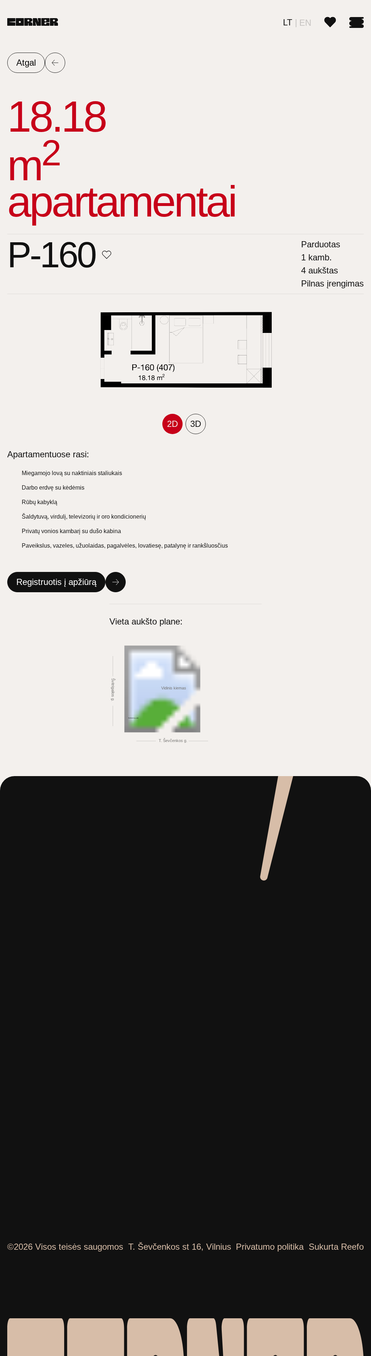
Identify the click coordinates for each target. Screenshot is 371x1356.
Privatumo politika (270, 1247)
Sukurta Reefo (336, 1247)
